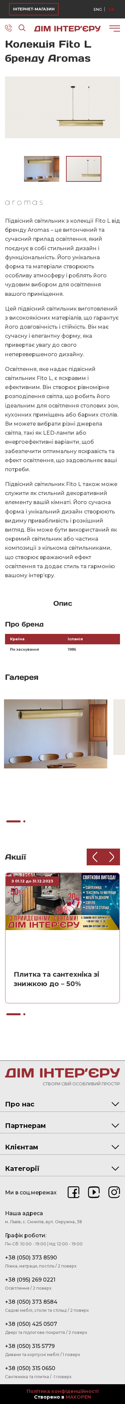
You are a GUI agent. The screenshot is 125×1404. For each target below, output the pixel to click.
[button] (114, 74)
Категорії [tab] (22, 1169)
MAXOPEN (78, 1397)
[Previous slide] (95, 857)
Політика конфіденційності (63, 1391)
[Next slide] (111, 857)
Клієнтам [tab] (21, 1147)
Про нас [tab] (19, 1104)
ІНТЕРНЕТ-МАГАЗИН (34, 9)
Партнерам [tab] (25, 1126)
